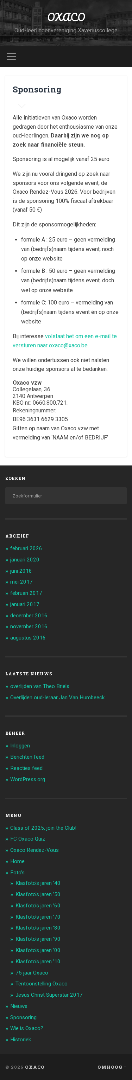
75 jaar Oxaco (31, 973)
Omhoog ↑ (112, 1067)
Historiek (20, 1039)
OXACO (66, 17)
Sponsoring (23, 1017)
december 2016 (29, 615)
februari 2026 (26, 548)
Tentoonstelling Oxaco (41, 984)
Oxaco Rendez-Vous (34, 850)
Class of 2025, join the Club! (43, 828)
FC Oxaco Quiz (27, 839)
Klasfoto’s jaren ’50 (38, 894)
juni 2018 (21, 571)
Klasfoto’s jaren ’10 (38, 961)
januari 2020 (24, 560)
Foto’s (17, 872)
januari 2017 (24, 604)
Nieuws (18, 1006)
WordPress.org (27, 779)
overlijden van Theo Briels (39, 686)
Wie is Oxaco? (26, 1028)
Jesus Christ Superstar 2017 (49, 995)
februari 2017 (26, 593)
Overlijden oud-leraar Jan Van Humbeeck (57, 697)
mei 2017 (21, 582)
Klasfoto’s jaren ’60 (38, 905)
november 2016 (29, 626)
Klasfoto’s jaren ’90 (38, 939)
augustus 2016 (28, 638)
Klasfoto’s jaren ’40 (38, 883)
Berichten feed (27, 757)
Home (17, 861)
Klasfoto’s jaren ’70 (38, 917)
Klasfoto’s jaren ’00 (38, 950)
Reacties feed (26, 768)
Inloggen (20, 745)
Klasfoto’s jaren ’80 (38, 928)
